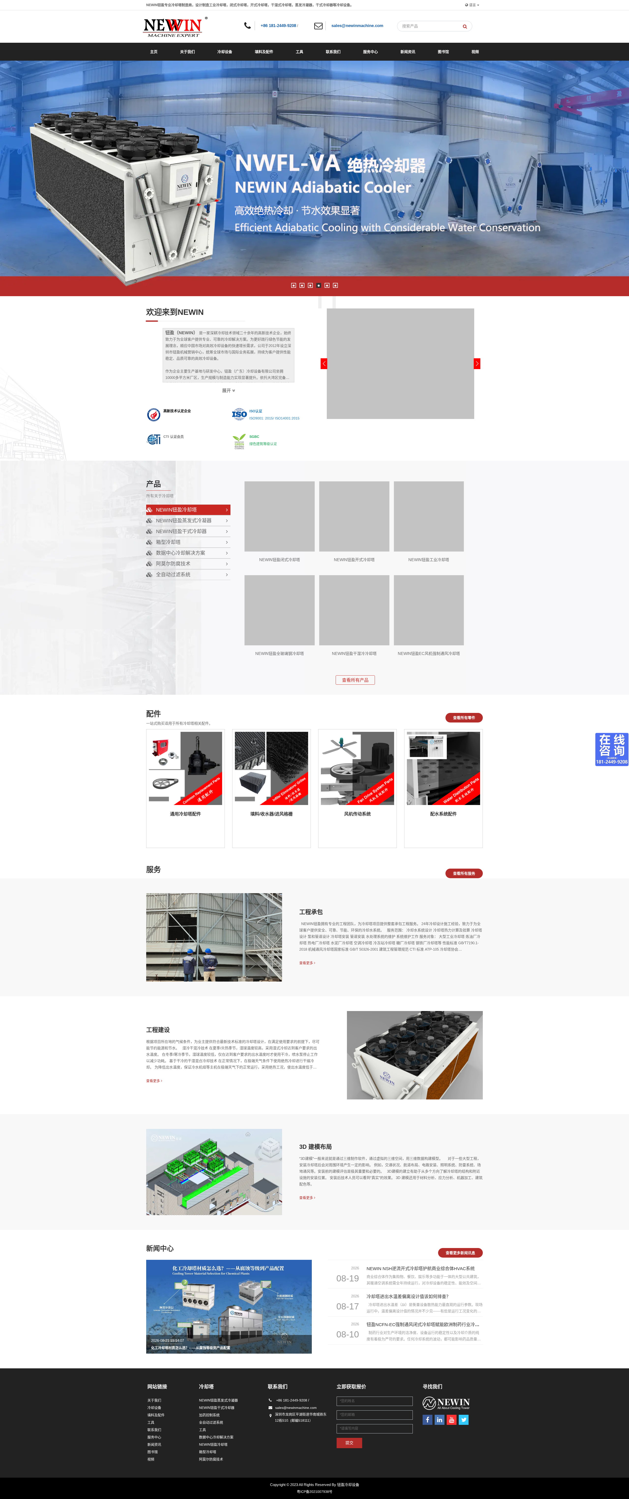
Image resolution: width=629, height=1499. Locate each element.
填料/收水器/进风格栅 (271, 814)
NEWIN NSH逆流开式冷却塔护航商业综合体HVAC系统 (421, 1268)
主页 (153, 52)
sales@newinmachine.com (357, 25)
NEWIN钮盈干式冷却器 (216, 1408)
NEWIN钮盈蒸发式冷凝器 (218, 1400)
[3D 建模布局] (214, 1172)
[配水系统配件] (443, 768)
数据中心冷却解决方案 (216, 1437)
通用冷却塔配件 (185, 814)
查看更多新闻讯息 (460, 1253)
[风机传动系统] (357, 768)
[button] (293, 285)
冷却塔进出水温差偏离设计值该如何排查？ (409, 1296)
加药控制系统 (209, 1415)
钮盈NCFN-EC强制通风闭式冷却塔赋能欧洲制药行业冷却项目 (427, 1324)
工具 (299, 52)
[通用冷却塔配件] (185, 768)
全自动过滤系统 (211, 1422)
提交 (349, 1443)
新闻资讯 (407, 52)
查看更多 (306, 963)
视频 (475, 52)
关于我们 (187, 52)
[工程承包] (214, 937)
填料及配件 (264, 52)
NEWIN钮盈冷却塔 (213, 1444)
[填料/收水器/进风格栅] (271, 768)
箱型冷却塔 (207, 1452)
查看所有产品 (355, 680)
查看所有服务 (464, 873)
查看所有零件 (464, 718)
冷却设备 (224, 52)
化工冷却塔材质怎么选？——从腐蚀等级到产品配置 (190, 1348)
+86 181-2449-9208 (278, 25)
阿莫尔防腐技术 (211, 1459)
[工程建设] (415, 1055)
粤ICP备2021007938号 (314, 1492)
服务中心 (370, 52)
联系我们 (333, 52)
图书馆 (443, 52)
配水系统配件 (443, 814)
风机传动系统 (357, 814)
